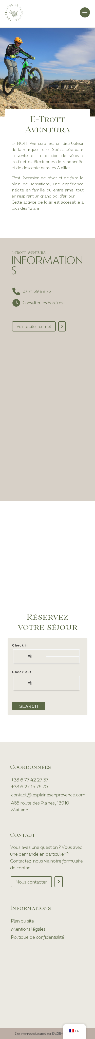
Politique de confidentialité (37, 937)
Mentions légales (28, 929)
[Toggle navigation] (85, 12)
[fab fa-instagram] (27, 350)
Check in (20, 645)
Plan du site (22, 921)
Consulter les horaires (43, 302)
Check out (21, 672)
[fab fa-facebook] (16, 350)
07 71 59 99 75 (37, 291)
